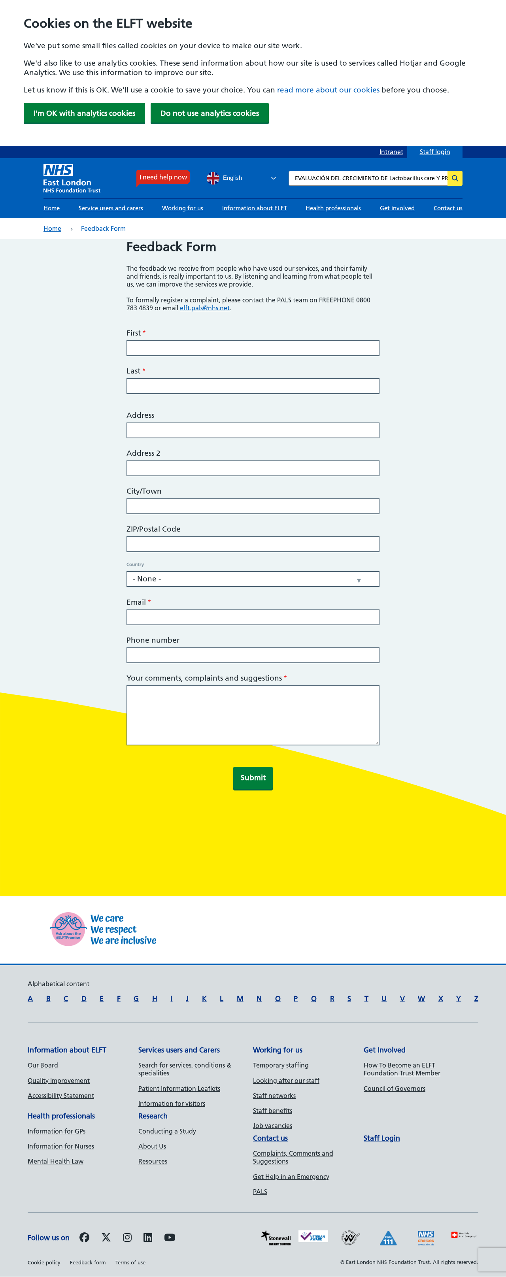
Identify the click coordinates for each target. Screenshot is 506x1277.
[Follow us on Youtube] (169, 1239)
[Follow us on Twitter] (106, 1239)
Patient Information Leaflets (179, 1088)
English (231, 178)
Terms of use (130, 1262)
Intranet (391, 152)
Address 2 (143, 453)
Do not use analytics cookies (209, 113)
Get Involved (385, 1049)
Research (153, 1115)
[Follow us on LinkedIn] (147, 1239)
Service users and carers (111, 208)
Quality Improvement (59, 1081)
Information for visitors (171, 1103)
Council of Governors (394, 1088)
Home (51, 208)
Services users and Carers (179, 1049)
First (133, 333)
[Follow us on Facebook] (84, 1239)
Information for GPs (56, 1131)
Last (133, 370)
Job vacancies (272, 1126)
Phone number (152, 640)
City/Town (144, 491)
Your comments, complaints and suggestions (204, 678)
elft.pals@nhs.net (205, 308)
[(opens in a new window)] (127, 1239)
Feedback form (88, 1262)
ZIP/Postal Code (153, 529)
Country (135, 564)
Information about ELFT (254, 208)
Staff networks (274, 1096)
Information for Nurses (61, 1146)
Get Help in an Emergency (291, 1177)
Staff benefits (272, 1111)
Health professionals (333, 208)
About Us (152, 1146)
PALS (260, 1192)
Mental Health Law (55, 1161)
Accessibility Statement (61, 1096)
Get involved (397, 208)
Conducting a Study (167, 1131)
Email (136, 602)
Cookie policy (44, 1262)
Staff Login (382, 1138)
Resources (152, 1161)
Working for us (182, 208)
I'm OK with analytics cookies (84, 113)
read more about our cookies (328, 89)
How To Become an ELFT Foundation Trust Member (402, 1069)
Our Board (43, 1065)
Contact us (448, 208)
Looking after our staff (286, 1081)
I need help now (163, 177)
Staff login (435, 152)
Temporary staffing (281, 1065)
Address (140, 415)
